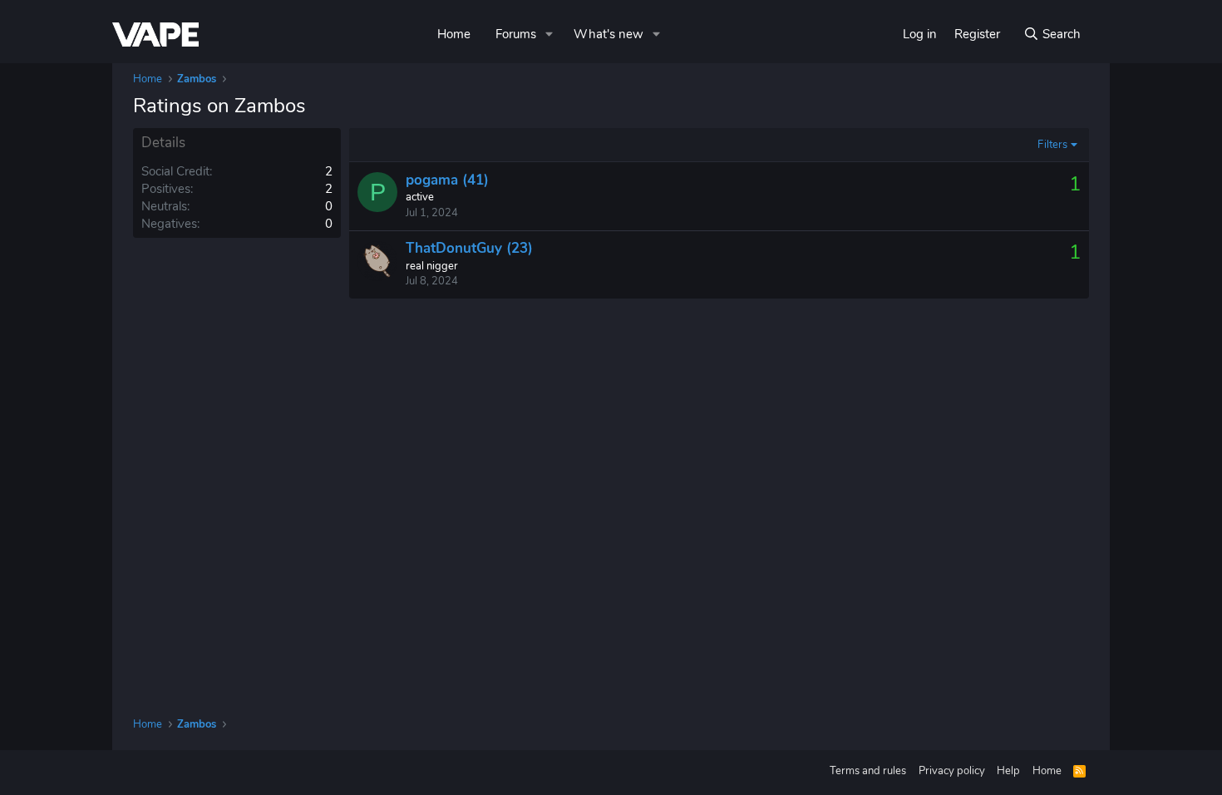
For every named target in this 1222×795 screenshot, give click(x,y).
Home (454, 34)
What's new (608, 34)
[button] (549, 34)
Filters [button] (1052, 144)
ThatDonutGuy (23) (469, 248)
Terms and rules (868, 770)
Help (1008, 770)
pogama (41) (447, 180)
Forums (515, 34)
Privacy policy (952, 770)
